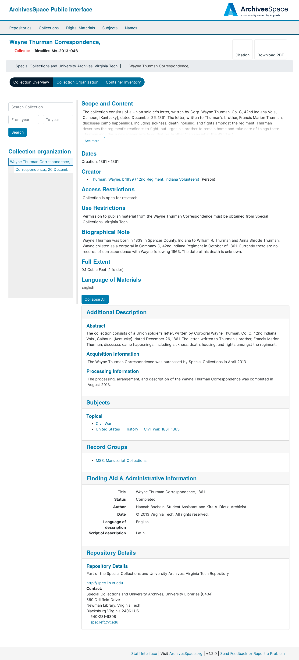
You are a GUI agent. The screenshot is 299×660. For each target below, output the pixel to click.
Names (131, 28)
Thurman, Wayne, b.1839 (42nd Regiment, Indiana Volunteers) (145, 179)
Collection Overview (31, 82)
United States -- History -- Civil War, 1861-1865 (138, 429)
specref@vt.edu (104, 622)
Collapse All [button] (95, 299)
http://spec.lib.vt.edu (104, 582)
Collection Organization (77, 82)
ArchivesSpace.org (186, 653)
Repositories (20, 28)
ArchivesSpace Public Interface (50, 9)
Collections (49, 28)
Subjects (109, 28)
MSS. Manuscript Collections (121, 460)
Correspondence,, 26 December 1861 (48, 169)
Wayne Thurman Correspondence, (40, 161)
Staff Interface (144, 653)
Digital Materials (80, 28)
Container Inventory (123, 82)
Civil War (103, 423)
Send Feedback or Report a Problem (252, 653)
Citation (242, 55)
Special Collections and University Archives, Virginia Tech (66, 66)
